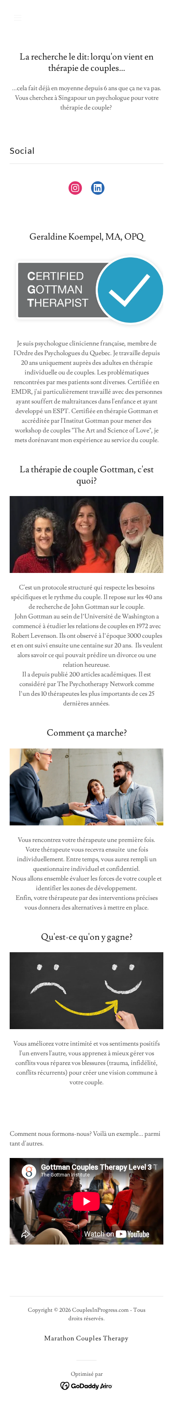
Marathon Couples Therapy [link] (86, 1338)
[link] (75, 189)
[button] (27, 18)
